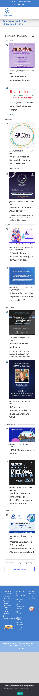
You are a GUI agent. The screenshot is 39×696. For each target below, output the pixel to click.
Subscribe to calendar (19, 569)
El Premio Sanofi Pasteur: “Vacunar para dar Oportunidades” (21, 256)
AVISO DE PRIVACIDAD (24, 645)
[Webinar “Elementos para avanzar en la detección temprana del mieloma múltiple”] (22, 472)
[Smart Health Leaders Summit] (22, 93)
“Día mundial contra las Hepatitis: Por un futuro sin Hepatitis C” (21, 296)
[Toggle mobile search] (32, 9)
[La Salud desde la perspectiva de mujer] (22, 55)
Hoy (19, 563)
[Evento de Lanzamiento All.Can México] (22, 185)
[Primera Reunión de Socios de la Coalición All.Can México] (22, 135)
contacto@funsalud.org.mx (24, 1)
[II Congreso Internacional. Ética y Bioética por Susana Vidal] (22, 379)
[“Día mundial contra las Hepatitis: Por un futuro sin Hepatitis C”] (22, 276)
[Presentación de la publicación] (22, 322)
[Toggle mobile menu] (35, 9)
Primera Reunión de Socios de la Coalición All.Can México (20, 160)
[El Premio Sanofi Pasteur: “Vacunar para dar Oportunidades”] (22, 236)
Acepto (20, 693)
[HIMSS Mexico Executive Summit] (22, 435)
